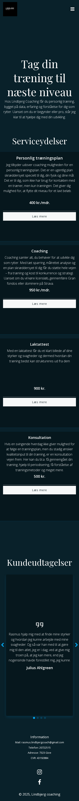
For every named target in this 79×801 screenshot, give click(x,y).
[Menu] (72, 9)
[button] (34, 718)
